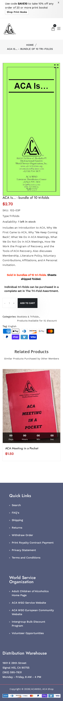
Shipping (17, 520)
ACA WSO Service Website (29, 602)
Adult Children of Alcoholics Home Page (30, 593)
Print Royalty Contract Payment (33, 542)
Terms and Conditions (26, 557)
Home (30, 44)
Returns (17, 527)
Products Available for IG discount (37, 320)
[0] (53, 29)
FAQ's (15, 512)
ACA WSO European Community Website (33, 612)
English (12, 326)
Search (16, 505)
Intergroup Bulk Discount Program (28, 623)
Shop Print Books (17, 12)
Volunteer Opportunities (28, 633)
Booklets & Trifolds (28, 316)
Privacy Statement (24, 550)
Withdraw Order (22, 535)
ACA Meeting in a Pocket (21, 448)
